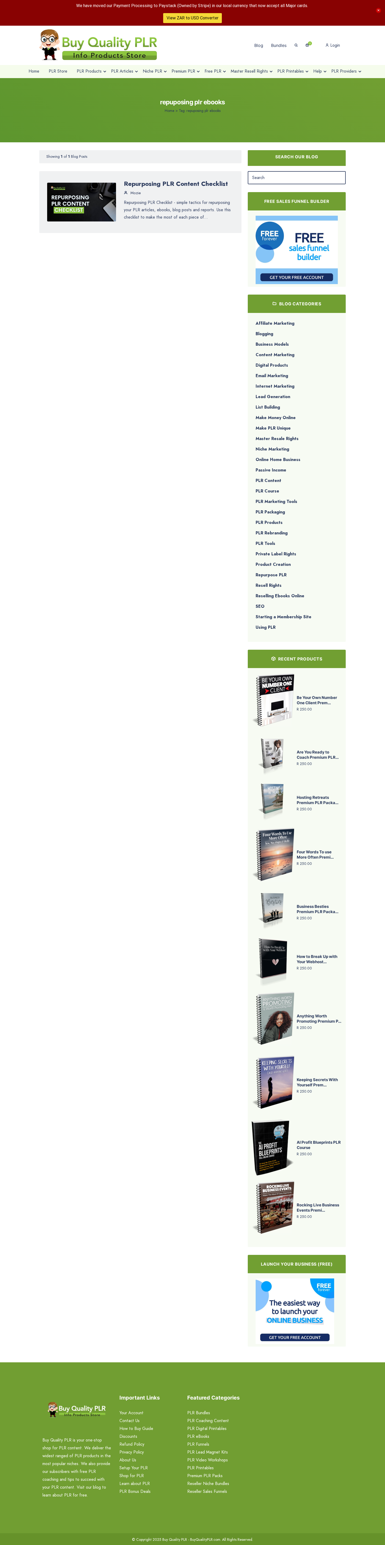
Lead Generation (273, 397)
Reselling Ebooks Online (280, 596)
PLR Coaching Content (208, 1421)
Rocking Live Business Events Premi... (318, 1207)
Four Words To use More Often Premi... (315, 854)
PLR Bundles (198, 1413)
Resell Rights (269, 585)
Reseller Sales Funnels (207, 1491)
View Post (82, 202)
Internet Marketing (275, 386)
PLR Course (267, 491)
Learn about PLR (134, 1484)
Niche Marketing (272, 449)
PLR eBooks (198, 1436)
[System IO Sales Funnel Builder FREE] (297, 249)
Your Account (131, 1413)
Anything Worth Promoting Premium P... (319, 1018)
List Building (268, 407)
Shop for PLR (131, 1476)
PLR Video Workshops (207, 1460)
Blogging (264, 334)
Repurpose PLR (271, 575)
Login (334, 45)
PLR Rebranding (272, 533)
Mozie (135, 193)
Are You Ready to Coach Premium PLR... (318, 755)
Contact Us (129, 1421)
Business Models (272, 344)
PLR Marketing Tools (276, 501)
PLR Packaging (270, 512)
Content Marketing (275, 355)
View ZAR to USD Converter (192, 17)
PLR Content (268, 481)
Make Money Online (276, 418)
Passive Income (271, 470)
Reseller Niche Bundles (208, 1484)
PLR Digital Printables (207, 1428)
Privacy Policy (131, 1452)
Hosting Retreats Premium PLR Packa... (317, 800)
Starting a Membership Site (283, 617)
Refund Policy (131, 1444)
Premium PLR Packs (205, 1476)
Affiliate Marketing (275, 323)
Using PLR (266, 627)
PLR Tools (265, 543)
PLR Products (269, 522)
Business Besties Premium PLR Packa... (317, 909)
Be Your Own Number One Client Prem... (317, 700)
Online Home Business (278, 460)
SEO (260, 606)
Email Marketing (272, 376)
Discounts (128, 1436)
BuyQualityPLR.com (205, 1539)
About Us (127, 1460)
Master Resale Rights (277, 439)
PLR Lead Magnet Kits (207, 1452)
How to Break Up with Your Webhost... (317, 959)
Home (169, 110)
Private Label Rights (276, 554)
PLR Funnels (198, 1444)
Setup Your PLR (133, 1468)
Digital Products (272, 365)
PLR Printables (200, 1468)
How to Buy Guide (136, 1428)
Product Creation (273, 564)
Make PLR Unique (273, 428)
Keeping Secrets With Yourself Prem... (317, 1082)
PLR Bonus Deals (135, 1491)
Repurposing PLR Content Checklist (176, 183)
